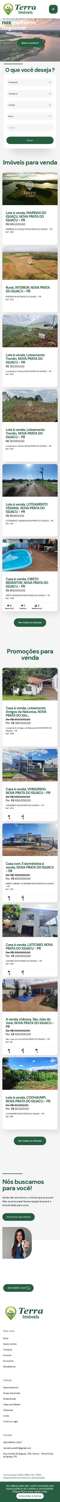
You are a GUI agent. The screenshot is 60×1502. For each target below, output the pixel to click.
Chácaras (8, 1410)
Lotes (6, 1415)
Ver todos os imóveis (30, 622)
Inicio (5, 1338)
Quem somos (10, 1343)
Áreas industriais (11, 1393)
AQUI (24, 1491)
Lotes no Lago (10, 1421)
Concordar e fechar (30, 1496)
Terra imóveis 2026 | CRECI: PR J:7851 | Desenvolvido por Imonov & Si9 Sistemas (24, 1476)
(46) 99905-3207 (12, 1442)
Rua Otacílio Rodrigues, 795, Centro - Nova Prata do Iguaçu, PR (28, 1455)
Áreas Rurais (9, 1398)
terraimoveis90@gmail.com (17, 1448)
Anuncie (7, 1355)
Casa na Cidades (11, 1404)
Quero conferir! (30, 42)
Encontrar (8, 1360)
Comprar (7, 1349)
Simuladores (9, 1366)
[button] (53, 9)
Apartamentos (10, 1387)
